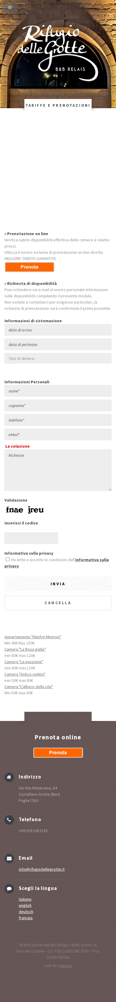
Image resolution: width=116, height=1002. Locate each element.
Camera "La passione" (23, 661)
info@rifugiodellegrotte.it (42, 869)
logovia (65, 965)
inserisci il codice (21, 523)
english (25, 905)
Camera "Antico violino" (25, 674)
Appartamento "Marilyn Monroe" (32, 636)
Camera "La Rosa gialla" (25, 649)
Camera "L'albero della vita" (28, 686)
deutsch (26, 911)
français (26, 917)
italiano (25, 899)
